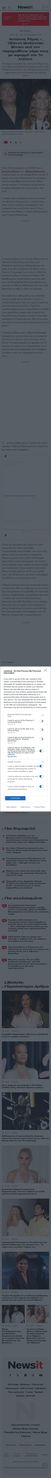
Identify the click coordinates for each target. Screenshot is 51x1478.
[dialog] (25, 739)
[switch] (41, 721)
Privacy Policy (39, 807)
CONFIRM (15, 798)
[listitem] (25, 715)
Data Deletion (11, 807)
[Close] (46, 671)
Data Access (25, 807)
